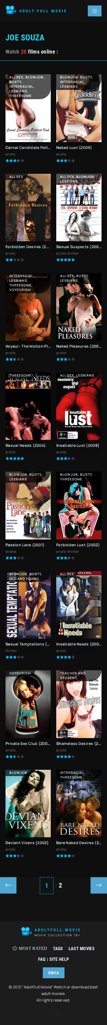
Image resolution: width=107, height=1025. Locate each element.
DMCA (53, 973)
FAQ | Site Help (53, 959)
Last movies (82, 948)
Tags (58, 948)
